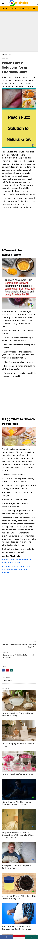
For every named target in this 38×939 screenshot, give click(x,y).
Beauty (13, 9)
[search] (36, 4)
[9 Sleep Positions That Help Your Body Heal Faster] (19, 852)
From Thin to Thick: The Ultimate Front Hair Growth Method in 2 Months (16, 569)
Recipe (22, 9)
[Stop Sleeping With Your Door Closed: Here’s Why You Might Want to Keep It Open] (19, 819)
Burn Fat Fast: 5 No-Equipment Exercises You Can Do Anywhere (16, 927)
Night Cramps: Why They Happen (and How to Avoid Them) (17, 803)
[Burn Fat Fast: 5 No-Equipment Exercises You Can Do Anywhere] (19, 913)
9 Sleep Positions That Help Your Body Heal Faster (16, 866)
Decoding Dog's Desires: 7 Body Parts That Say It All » (19, 645)
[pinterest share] (7, 670)
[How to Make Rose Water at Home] (19, 761)
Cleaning (31, 9)
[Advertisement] (19, 31)
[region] (19, 590)
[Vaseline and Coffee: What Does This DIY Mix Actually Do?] (19, 883)
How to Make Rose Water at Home (17, 774)
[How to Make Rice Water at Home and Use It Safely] (19, 700)
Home (5, 9)
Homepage (5, 54)
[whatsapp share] (11, 670)
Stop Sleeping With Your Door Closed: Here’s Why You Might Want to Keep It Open (18, 835)
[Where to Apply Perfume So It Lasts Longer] (19, 730)
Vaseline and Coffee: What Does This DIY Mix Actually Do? (19, 897)
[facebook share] (3, 670)
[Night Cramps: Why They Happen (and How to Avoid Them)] (19, 789)
